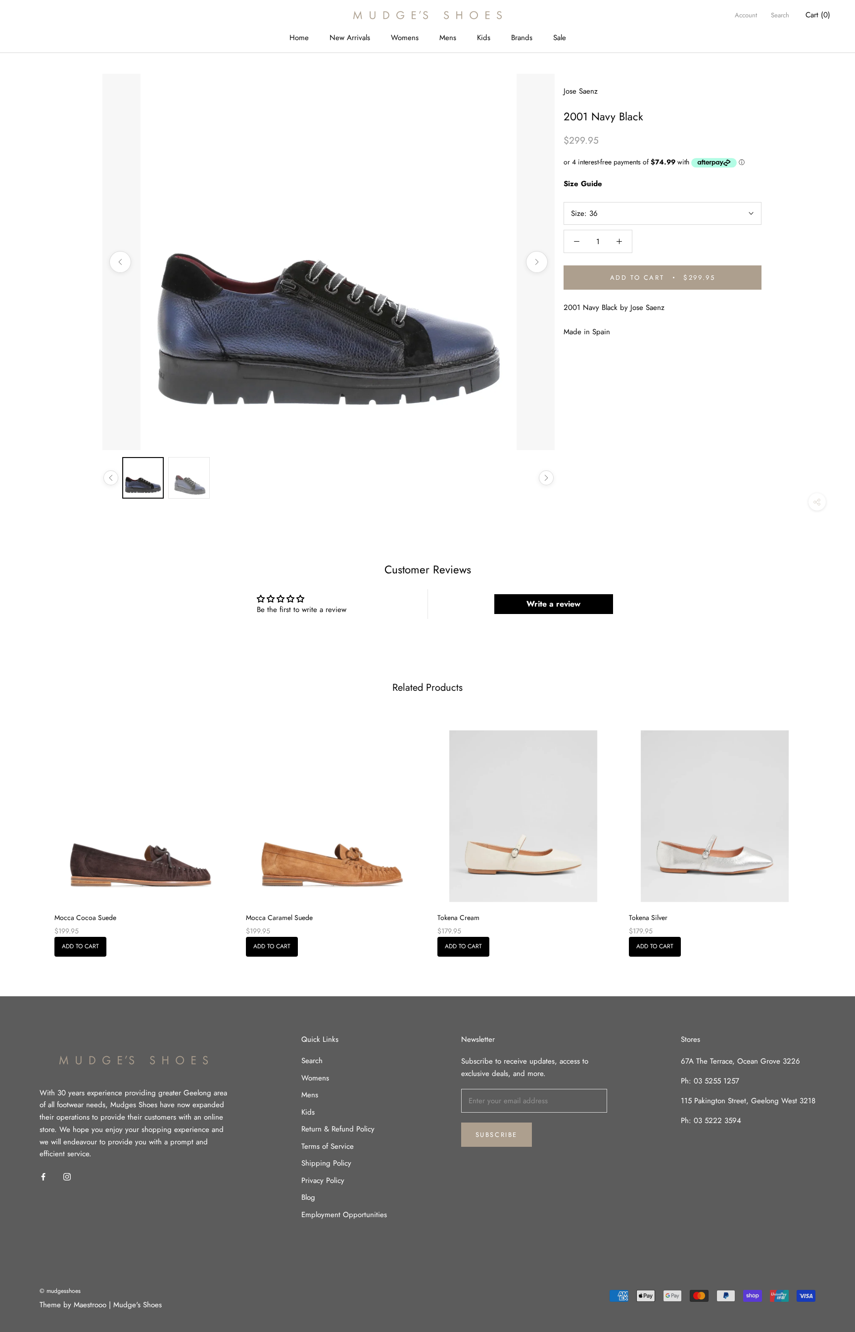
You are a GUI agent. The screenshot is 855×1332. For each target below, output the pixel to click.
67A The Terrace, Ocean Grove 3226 (740, 1061)
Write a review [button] (553, 604)
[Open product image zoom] (328, 262)
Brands (521, 37)
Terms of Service (327, 1146)
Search (780, 15)
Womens (405, 37)
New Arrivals (350, 37)
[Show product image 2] (189, 478)
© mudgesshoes (60, 1290)
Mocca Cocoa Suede (85, 917)
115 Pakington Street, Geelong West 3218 (748, 1100)
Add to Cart (80, 946)
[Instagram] (67, 1176)
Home (299, 37)
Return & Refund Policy (338, 1129)
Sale (559, 37)
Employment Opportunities (344, 1214)
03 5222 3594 (716, 1120)
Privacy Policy (322, 1180)
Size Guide (583, 183)
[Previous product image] (120, 262)
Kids (483, 37)
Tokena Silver (648, 917)
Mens (447, 37)
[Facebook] (43, 1176)
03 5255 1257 (716, 1081)
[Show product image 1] (143, 478)
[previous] (31, 832)
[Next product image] (537, 262)
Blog (308, 1197)
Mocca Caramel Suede (279, 917)
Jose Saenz (581, 91)
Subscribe (496, 1134)
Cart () (818, 14)
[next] (824, 832)
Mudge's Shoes (137, 1304)
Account (746, 15)
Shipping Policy (326, 1163)
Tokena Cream (458, 917)
